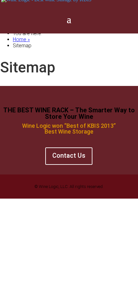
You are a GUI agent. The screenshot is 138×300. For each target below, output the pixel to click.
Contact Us (68, 155)
